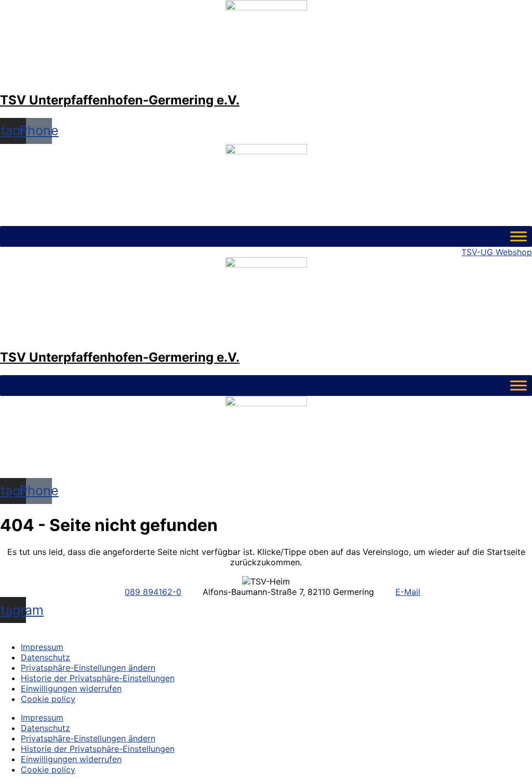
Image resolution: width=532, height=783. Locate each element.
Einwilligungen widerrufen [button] (71, 688)
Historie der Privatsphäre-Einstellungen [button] (98, 678)
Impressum (42, 647)
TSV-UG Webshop (496, 252)
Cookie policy (48, 699)
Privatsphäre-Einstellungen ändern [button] (88, 667)
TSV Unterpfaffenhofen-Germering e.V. (120, 100)
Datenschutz (45, 657)
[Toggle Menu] (518, 236)
